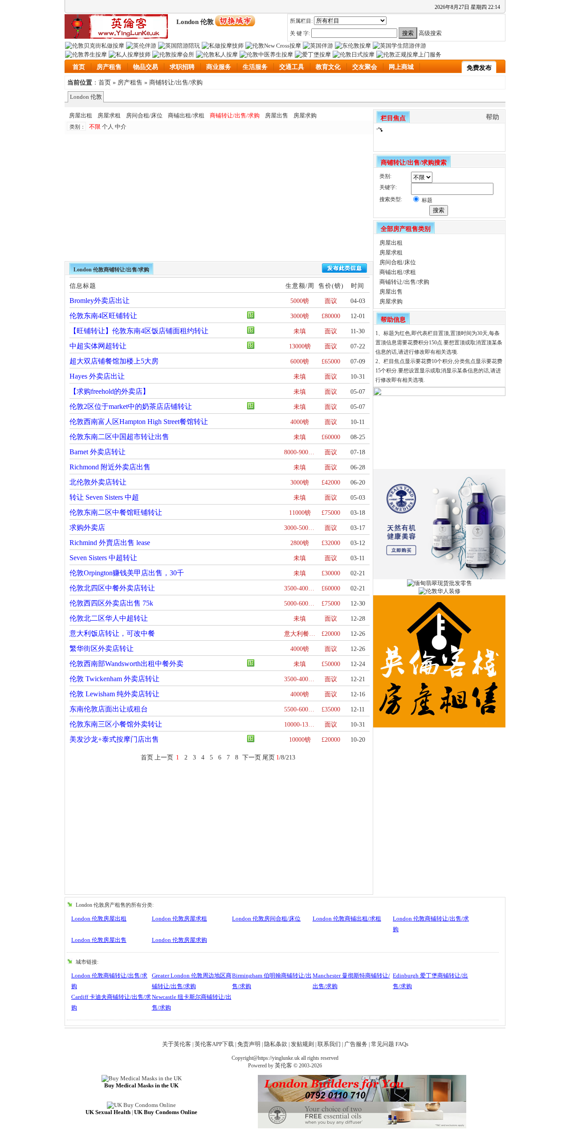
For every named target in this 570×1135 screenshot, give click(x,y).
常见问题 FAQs (389, 1044)
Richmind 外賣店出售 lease (109, 542)
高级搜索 (430, 33)
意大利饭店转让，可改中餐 (112, 633)
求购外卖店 (87, 527)
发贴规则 (302, 1044)
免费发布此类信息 (344, 268)
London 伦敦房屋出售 (98, 940)
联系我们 (329, 1044)
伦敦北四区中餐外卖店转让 (112, 588)
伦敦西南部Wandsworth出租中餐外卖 (126, 663)
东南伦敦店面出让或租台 (108, 709)
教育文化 (328, 67)
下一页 (251, 757)
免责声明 (249, 1044)
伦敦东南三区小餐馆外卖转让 (115, 724)
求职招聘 (182, 67)
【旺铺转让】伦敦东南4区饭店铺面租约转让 (138, 331)
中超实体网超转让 (97, 346)
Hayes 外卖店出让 (97, 376)
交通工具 (291, 67)
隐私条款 (275, 1044)
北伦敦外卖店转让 (97, 482)
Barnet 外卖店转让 (97, 452)
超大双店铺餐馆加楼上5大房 (114, 361)
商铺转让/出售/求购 (176, 82)
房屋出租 (80, 115)
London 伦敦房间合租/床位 (266, 918)
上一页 (164, 757)
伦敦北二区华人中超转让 (108, 618)
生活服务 (255, 67)
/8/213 (285, 757)
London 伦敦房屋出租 (98, 918)
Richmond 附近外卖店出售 (110, 467)
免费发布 (479, 68)
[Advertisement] (177, 196)
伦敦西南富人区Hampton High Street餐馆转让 (138, 421)
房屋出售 (276, 115)
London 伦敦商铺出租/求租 (347, 918)
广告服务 (355, 1044)
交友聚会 (364, 67)
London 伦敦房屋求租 (179, 918)
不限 (95, 126)
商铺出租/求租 (186, 115)
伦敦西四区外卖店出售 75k (111, 603)
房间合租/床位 (144, 115)
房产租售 (109, 67)
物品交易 (145, 67)
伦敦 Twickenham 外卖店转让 (114, 679)
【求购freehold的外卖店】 (109, 391)
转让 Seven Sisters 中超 (104, 497)
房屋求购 (305, 115)
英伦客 (283, 1065)
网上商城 (401, 67)
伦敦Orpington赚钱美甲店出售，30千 (126, 573)
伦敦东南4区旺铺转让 (103, 315)
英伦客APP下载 (214, 1044)
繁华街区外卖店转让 (101, 648)
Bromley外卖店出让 (99, 300)
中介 (120, 126)
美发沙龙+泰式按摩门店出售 (114, 739)
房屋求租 (109, 115)
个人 (108, 126)
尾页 (268, 757)
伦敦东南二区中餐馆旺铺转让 (115, 512)
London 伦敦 (86, 96)
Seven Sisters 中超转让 (103, 557)
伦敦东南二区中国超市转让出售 (119, 436)
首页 (79, 67)
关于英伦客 (176, 1044)
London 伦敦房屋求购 (179, 940)
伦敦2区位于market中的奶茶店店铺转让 (130, 406)
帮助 (492, 117)
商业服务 (218, 67)
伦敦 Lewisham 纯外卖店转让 (114, 694)
